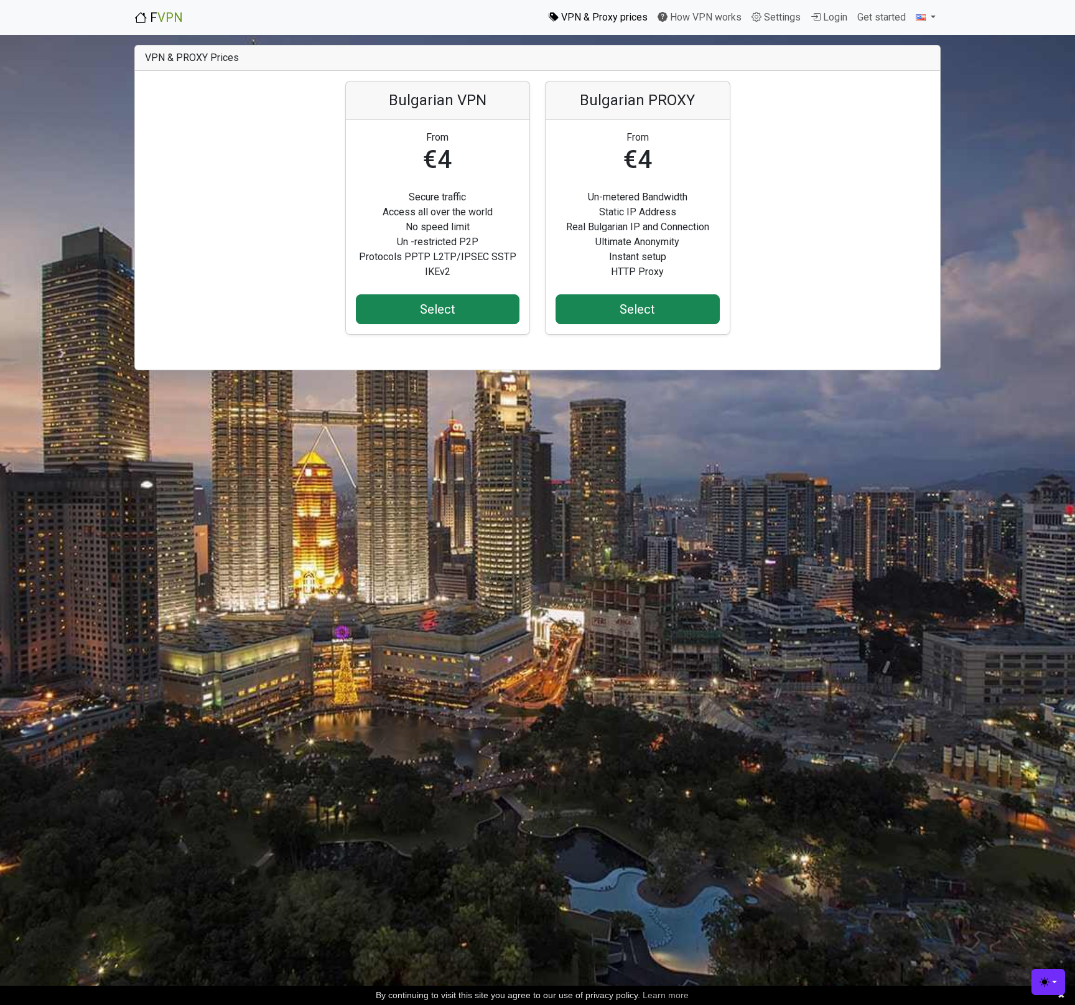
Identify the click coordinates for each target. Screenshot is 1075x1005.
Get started (881, 17)
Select (437, 309)
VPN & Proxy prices (603, 17)
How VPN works (705, 17)
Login (834, 17)
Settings (781, 17)
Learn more (666, 995)
